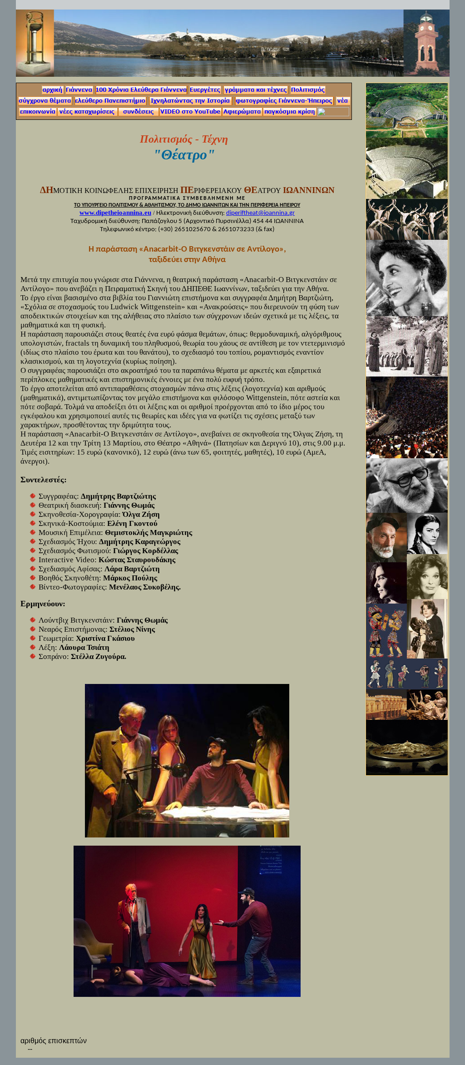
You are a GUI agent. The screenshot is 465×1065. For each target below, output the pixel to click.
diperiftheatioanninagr (260, 213)
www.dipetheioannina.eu (115, 212)
